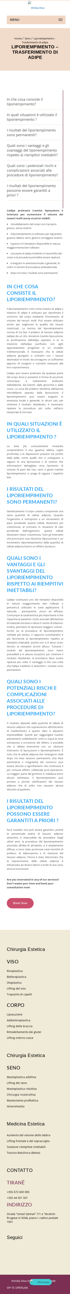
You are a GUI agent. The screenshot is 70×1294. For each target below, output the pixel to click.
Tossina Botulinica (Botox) (23, 1153)
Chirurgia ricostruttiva (21, 1094)
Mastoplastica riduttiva (22, 1089)
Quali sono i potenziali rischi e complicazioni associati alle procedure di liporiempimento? (32, 170)
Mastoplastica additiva (21, 1077)
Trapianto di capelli (19, 994)
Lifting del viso (16, 988)
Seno (28, 38)
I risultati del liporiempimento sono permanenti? (31, 132)
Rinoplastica (15, 971)
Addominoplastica (18, 1020)
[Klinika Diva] (36, 8)
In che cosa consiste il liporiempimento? (25, 101)
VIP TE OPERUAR (17, 1288)
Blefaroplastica (16, 977)
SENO (13, 1068)
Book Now (20, 903)
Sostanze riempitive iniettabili (26, 1147)
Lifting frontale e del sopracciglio (28, 1141)
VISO (12, 961)
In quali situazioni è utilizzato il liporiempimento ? (32, 117)
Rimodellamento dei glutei (24, 1032)
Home (18, 38)
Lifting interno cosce (20, 1038)
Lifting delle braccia (19, 1026)
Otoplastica (14, 982)
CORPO (15, 1005)
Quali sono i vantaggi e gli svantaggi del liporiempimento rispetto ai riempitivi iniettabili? (32, 150)
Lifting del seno (17, 1083)
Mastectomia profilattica (22, 1100)
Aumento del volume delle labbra (28, 1135)
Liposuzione (14, 1014)
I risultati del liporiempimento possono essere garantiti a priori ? (31, 190)
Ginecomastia (15, 1106)
